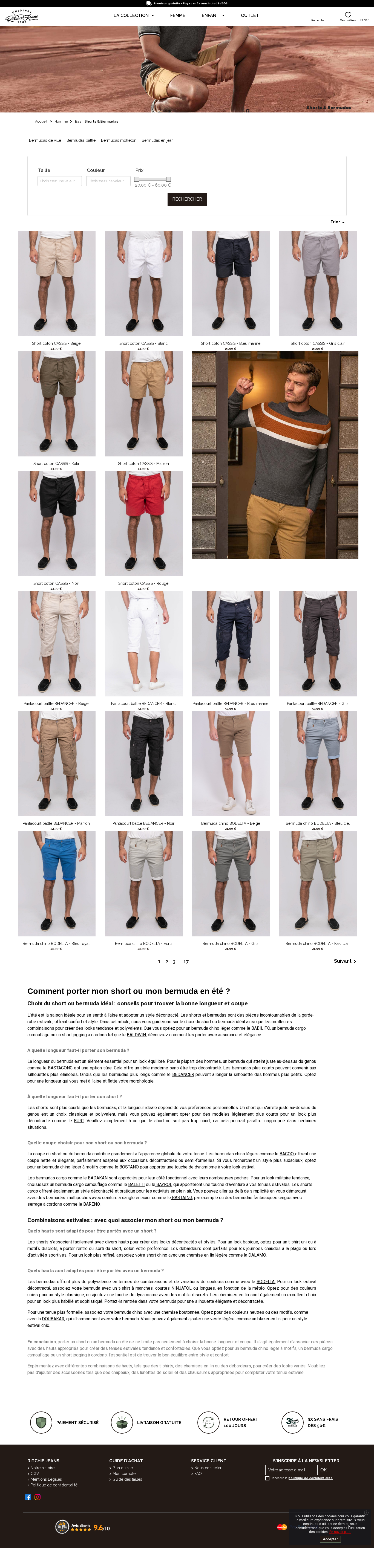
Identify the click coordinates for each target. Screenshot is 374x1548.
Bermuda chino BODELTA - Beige (230, 823)
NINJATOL (181, 1288)
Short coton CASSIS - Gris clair (318, 343)
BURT (79, 1120)
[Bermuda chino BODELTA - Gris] (231, 883)
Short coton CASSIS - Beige (56, 343)
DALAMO (257, 1255)
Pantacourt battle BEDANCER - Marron (56, 823)
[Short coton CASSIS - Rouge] (144, 523)
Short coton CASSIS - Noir (56, 583)
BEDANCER (183, 1074)
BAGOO (287, 1153)
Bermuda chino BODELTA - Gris (230, 943)
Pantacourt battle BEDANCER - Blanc (143, 703)
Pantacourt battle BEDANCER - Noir (143, 823)
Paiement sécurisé (77, 1422)
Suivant (346, 961)
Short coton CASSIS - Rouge (143, 583)
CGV (35, 1473)
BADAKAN (98, 1177)
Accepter (330, 1539)
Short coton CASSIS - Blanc (143, 343)
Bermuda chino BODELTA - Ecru (143, 943)
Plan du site (123, 1468)
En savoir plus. (340, 1532)
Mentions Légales (46, 1479)
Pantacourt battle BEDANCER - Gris (318, 703)
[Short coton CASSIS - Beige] (57, 283)
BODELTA (266, 1281)
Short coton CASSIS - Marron (143, 463)
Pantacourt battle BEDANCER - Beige (56, 703)
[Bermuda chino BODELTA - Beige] (231, 763)
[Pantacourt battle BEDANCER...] (57, 643)
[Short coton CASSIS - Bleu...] (231, 283)
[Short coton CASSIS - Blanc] (144, 283)
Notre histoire (42, 1468)
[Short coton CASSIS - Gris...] (318, 283)
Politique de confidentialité (54, 1485)
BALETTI (136, 1184)
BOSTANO (129, 1167)
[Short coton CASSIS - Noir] (57, 523)
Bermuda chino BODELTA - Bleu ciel (318, 823)
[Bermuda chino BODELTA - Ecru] (144, 883)
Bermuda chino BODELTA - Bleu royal (56, 943)
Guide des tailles (127, 1479)
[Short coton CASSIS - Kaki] (57, 403)
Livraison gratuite (159, 1422)
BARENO (91, 1204)
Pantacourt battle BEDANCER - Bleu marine (230, 703)
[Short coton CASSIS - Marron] (144, 403)
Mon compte (124, 1473)
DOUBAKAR (53, 1318)
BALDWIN (136, 1034)
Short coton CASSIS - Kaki (56, 463)
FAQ (198, 1473)
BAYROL (164, 1184)
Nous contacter (207, 1468)
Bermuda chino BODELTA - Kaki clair (318, 943)
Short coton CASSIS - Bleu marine (230, 343)
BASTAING (182, 1197)
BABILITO (260, 1028)
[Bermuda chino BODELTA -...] (318, 763)
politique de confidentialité (310, 1478)
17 (186, 961)
